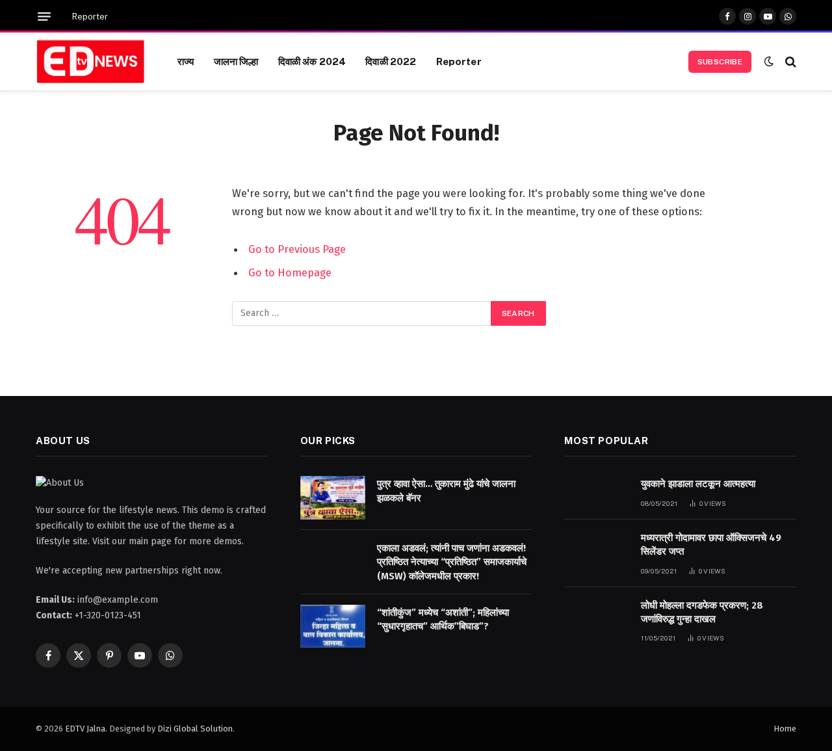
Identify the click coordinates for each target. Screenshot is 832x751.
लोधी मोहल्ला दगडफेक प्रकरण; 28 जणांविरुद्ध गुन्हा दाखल (702, 612)
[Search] (789, 61)
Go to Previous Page (297, 249)
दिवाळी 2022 (390, 61)
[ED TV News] (90, 62)
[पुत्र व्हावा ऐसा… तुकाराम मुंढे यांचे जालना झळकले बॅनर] (332, 498)
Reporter (90, 16)
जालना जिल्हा (236, 61)
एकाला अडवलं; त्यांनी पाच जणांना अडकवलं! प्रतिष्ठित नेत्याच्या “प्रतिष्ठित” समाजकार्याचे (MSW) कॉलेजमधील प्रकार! (451, 562)
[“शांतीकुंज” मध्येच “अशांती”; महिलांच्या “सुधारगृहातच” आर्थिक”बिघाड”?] (332, 626)
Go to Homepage (290, 272)
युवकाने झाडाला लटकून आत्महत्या (698, 484)
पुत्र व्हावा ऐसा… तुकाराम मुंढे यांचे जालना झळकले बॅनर (446, 490)
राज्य (185, 61)
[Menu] (44, 16)
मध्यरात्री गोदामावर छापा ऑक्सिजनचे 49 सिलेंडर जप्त (711, 544)
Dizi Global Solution (195, 728)
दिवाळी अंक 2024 (312, 61)
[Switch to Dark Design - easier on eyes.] (769, 61)
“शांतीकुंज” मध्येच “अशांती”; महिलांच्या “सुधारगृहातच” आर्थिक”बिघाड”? (443, 619)
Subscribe (719, 61)
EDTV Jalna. (86, 728)
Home (785, 728)
